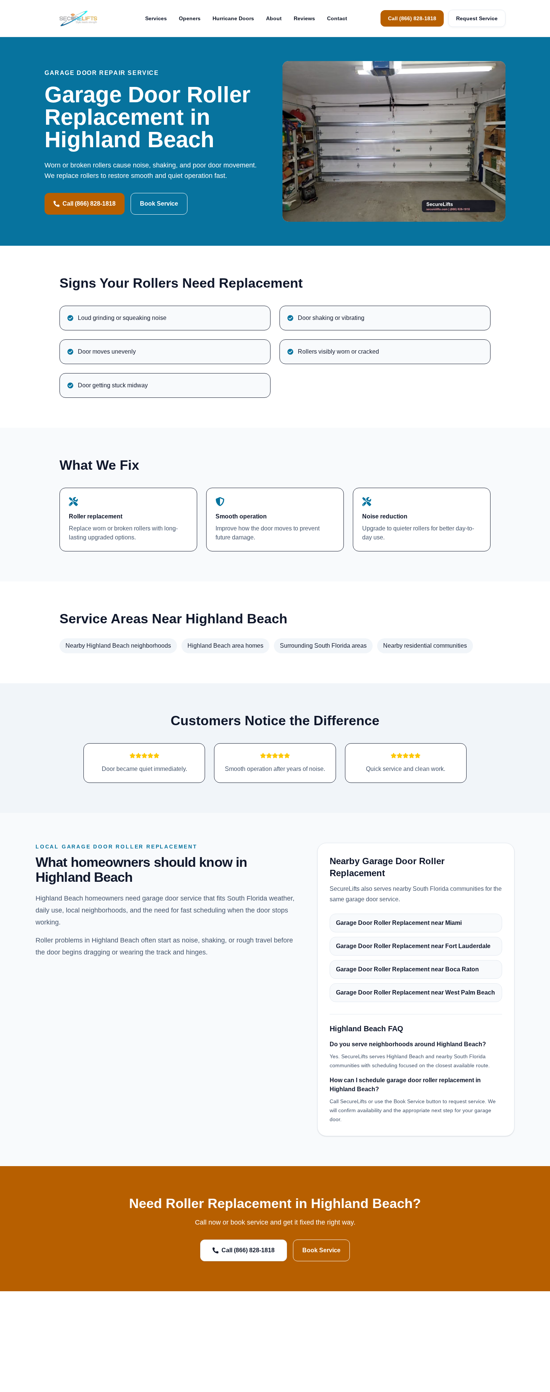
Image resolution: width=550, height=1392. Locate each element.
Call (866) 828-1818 (412, 18)
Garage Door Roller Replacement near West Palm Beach (415, 992)
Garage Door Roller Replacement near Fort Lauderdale (413, 946)
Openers (190, 18)
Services (156, 18)
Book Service (159, 203)
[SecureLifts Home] (78, 18)
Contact (337, 18)
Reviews (304, 18)
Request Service (477, 18)
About (274, 18)
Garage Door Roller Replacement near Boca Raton (407, 969)
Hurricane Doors (233, 18)
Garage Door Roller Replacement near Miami (399, 923)
